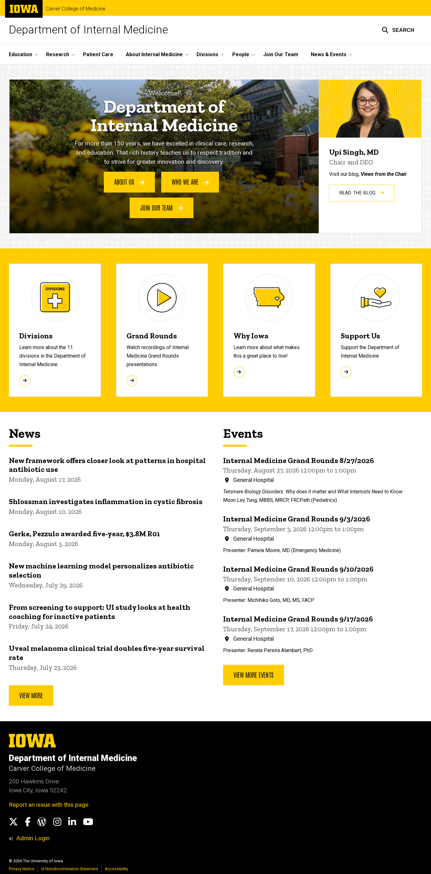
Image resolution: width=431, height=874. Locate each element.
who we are (186, 181)
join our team (157, 207)
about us (125, 181)
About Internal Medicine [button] (154, 54)
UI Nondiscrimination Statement (69, 868)
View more (31, 695)
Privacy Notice (21, 868)
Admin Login (33, 838)
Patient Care (98, 54)
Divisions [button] (207, 54)
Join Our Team (280, 54)
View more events (253, 674)
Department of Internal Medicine (88, 29)
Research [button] (57, 54)
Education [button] (20, 54)
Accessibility (116, 868)
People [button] (240, 54)
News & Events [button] (328, 54)
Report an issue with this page (48, 804)
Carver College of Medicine (75, 9)
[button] (398, 30)
